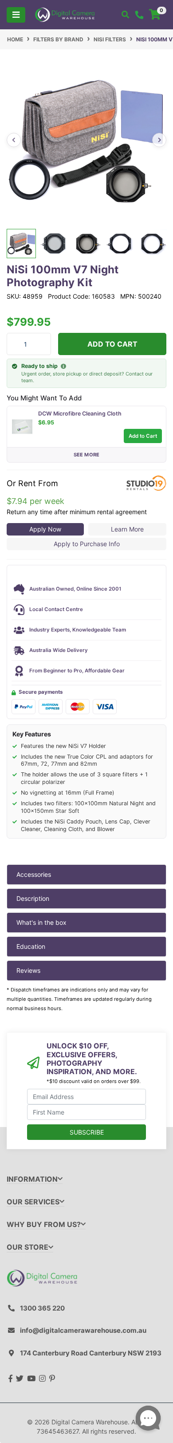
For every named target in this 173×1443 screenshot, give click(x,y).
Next (159, 140)
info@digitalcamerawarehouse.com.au (83, 1330)
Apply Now (45, 529)
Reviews (28, 970)
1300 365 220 (42, 1308)
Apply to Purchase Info (87, 544)
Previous (14, 140)
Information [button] (32, 1179)
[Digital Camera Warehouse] (64, 14)
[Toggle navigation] (16, 15)
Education (30, 946)
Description (32, 898)
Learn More (127, 529)
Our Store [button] (27, 1247)
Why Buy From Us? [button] (44, 1224)
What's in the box (41, 922)
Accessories (33, 874)
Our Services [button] (33, 1202)
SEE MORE (87, 455)
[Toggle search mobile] (125, 14)
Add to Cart (112, 344)
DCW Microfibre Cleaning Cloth (80, 413)
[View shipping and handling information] (63, 366)
